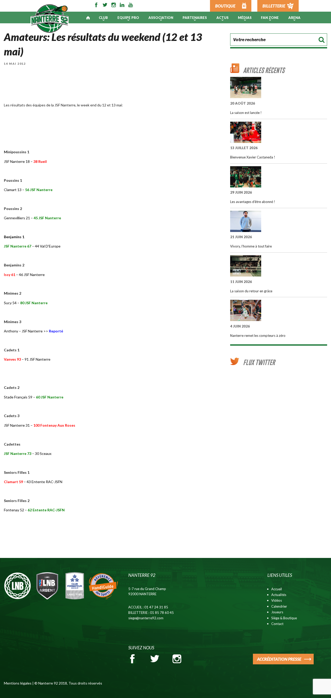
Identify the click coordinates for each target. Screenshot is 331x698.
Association (160, 18)
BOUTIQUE (225, 5)
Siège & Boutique (284, 618)
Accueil (276, 589)
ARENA (294, 18)
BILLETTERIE (273, 5)
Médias (245, 18)
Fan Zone (270, 18)
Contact (277, 624)
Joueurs (277, 612)
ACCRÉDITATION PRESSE (279, 659)
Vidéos (276, 600)
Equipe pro (128, 18)
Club (103, 18)
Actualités (278, 595)
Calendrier (279, 606)
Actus (222, 18)
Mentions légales (18, 683)
